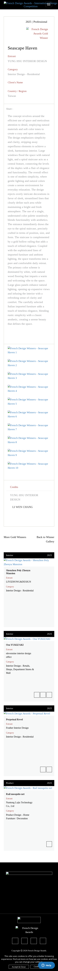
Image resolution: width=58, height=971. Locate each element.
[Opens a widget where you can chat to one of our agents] (46, 965)
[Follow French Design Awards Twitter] (24, 941)
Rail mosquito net (15, 794)
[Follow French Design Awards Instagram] (34, 941)
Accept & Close (19, 966)
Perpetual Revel (14, 719)
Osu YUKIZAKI (15, 645)
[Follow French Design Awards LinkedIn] (43, 941)
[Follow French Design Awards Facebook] (15, 941)
